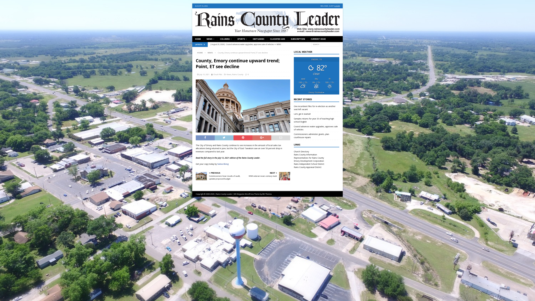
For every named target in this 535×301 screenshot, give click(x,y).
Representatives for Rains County (309, 157)
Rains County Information (305, 154)
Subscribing (223, 164)
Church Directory (301, 151)
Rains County (237, 74)
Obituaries (258, 39)
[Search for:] (325, 44)
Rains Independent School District (309, 164)
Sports (241, 39)
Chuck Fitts (217, 74)
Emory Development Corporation (309, 161)
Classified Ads (277, 39)
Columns (225, 39)
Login (337, 6)
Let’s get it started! (302, 114)
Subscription (298, 39)
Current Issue (318, 39)
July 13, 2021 (204, 74)
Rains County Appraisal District (307, 167)
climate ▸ (316, 92)
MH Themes (267, 194)
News (209, 39)
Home (198, 39)
